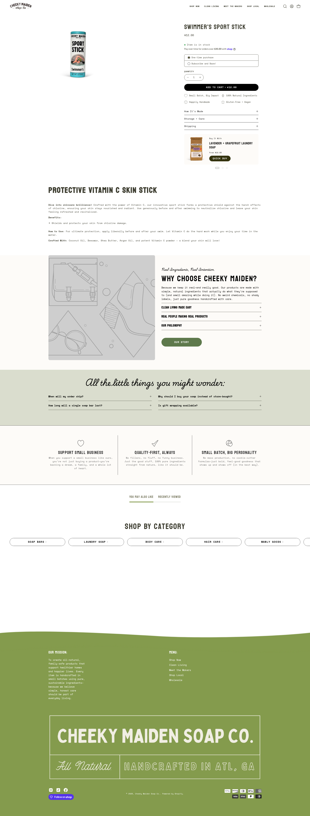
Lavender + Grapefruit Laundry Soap (231, 145)
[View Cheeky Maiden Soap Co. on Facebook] (65, 790)
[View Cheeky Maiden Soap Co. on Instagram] (50, 790)
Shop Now (175, 660)
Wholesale (175, 680)
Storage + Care (194, 118)
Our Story (181, 342)
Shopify (179, 793)
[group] (155, 542)
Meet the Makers (180, 670)
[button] (270, 6)
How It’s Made (193, 111)
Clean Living (178, 665)
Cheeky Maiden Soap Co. (147, 793)
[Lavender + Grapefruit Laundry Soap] (196, 149)
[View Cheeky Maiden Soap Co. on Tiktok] (58, 790)
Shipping (190, 126)
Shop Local (176, 675)
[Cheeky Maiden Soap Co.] (21, 6)
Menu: (173, 652)
